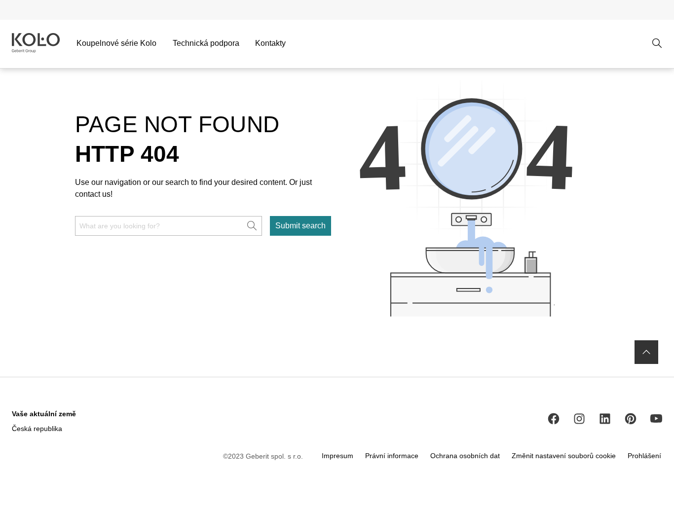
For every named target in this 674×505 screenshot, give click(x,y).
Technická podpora (206, 43)
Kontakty (270, 43)
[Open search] (657, 43)
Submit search (300, 225)
